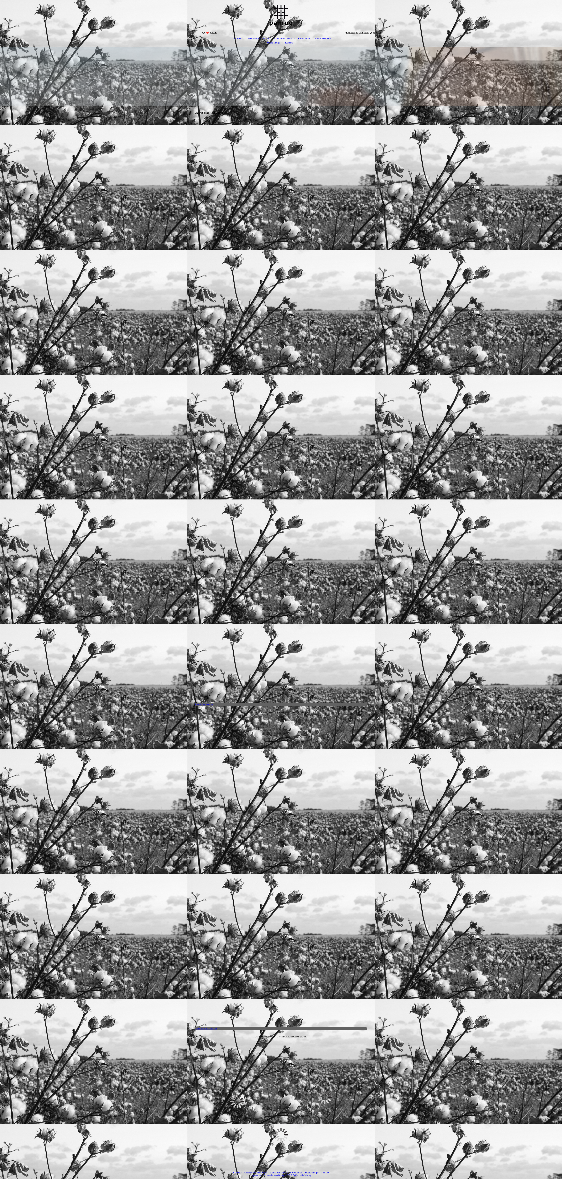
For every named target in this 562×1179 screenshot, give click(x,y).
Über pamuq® (273, 42)
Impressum (256, 1175)
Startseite (238, 38)
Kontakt (289, 42)
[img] (281, 15)
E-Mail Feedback (323, 38)
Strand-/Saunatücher (283, 38)
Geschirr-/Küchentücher (258, 38)
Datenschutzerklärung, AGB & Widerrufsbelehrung (287, 1175)
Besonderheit (304, 38)
